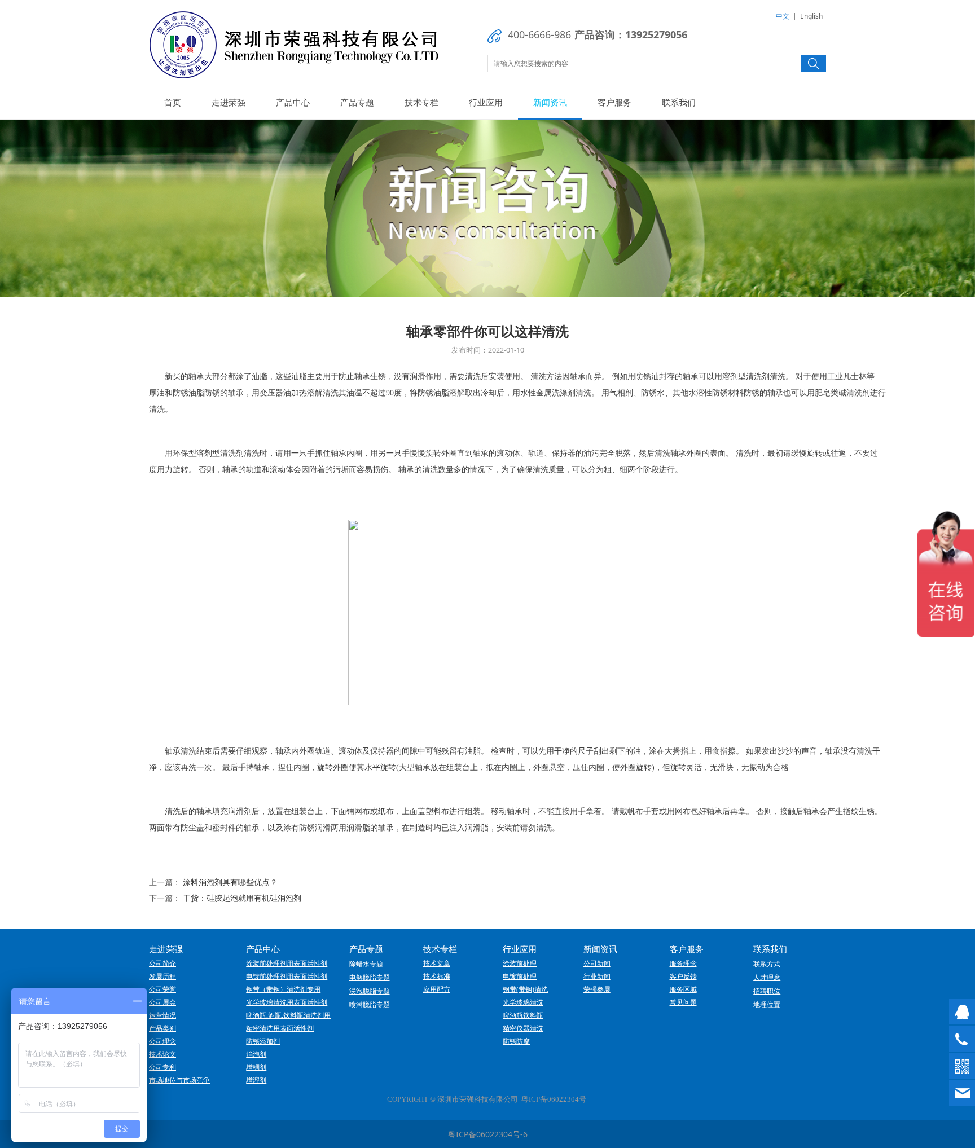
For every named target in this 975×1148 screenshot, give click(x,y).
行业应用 (486, 102)
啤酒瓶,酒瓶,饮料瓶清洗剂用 (288, 1015)
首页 (172, 102)
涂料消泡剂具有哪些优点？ (230, 882)
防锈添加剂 (263, 1041)
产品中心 (293, 102)
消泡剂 (256, 1054)
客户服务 (614, 102)
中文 (782, 16)
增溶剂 (256, 1080)
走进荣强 (228, 102)
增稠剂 (256, 1067)
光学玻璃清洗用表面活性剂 (286, 1002)
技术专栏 (421, 102)
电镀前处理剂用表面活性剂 (286, 976)
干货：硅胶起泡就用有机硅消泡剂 (242, 897)
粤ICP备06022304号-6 (488, 1134)
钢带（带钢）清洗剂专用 (283, 989)
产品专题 (357, 102)
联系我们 (679, 102)
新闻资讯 (550, 102)
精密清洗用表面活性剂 (280, 1028)
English (811, 16)
